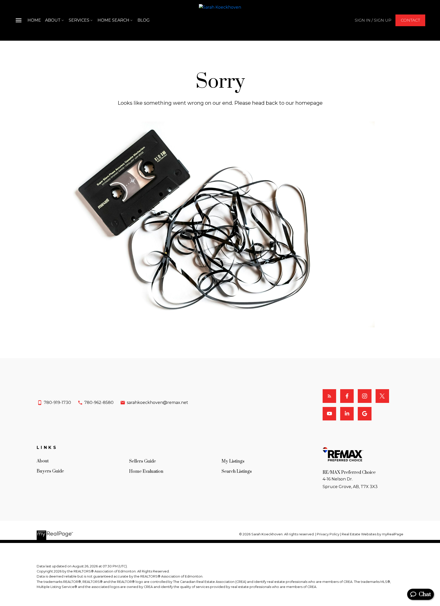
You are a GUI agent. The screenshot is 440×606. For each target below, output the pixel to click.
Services (79, 20)
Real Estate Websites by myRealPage (372, 534)
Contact (410, 20)
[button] (373, 20)
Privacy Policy (328, 534)
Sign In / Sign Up (373, 20)
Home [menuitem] (34, 20)
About (53, 20)
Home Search (113, 20)
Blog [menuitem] (144, 20)
